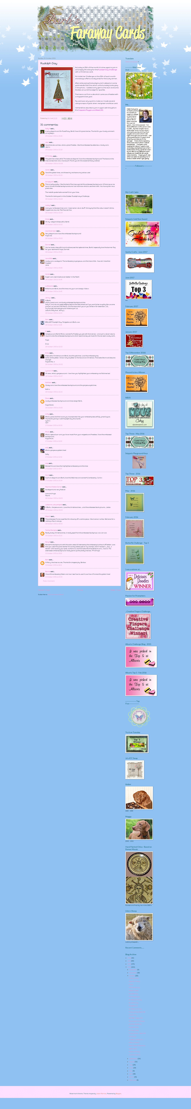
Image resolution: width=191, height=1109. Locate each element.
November (133, 973)
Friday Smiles (134, 978)
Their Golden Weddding (137, 1045)
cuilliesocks (49, 286)
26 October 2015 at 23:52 (54, 408)
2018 (129, 958)
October (132, 976)
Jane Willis (49, 258)
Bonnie (47, 571)
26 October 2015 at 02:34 (53, 213)
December (133, 969)
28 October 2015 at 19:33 (53, 524)
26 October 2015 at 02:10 (53, 175)
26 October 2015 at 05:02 (54, 238)
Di (46, 331)
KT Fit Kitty (49, 156)
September (133, 1058)
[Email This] (63, 118)
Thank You (133, 1015)
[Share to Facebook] (69, 118)
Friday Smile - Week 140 (137, 1033)
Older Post (115, 590)
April (131, 1074)
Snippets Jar (133, 1006)
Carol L (47, 170)
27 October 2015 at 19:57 (53, 469)
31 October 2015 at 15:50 (53, 553)
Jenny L (48, 298)
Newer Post (44, 590)
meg (46, 463)
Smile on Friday (134, 1052)
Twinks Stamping (51, 530)
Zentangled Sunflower (137, 1021)
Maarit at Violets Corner (53, 487)
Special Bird (133, 1049)
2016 (129, 964)
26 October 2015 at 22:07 (53, 376)
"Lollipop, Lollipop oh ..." (137, 1039)
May (131, 1071)
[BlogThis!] (65, 118)
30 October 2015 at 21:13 (53, 535)
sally (47, 447)
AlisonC (47, 516)
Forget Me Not (134, 1027)
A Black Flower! (134, 1042)
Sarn (47, 319)
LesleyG (48, 205)
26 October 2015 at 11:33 (53, 313)
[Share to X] (67, 118)
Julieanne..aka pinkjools (53, 504)
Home (80, 590)
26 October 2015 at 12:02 (53, 347)
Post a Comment (48, 581)
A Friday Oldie (134, 1030)
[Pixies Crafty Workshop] (139, 468)
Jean (47, 142)
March (131, 1077)
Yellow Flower (134, 990)
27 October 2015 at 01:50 (53, 441)
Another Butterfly (135, 1024)
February (133, 1080)
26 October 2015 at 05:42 (53, 252)
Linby (47, 414)
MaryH (47, 542)
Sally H (47, 128)
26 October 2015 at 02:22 (54, 199)
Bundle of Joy (133, 1003)
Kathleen (48, 382)
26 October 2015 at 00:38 (54, 163)
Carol (47, 475)
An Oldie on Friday (135, 1000)
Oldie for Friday (134, 981)
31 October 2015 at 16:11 (53, 565)
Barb (47, 560)
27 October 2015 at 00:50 (53, 425)
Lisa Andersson (50, 231)
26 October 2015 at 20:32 (54, 364)
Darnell (48, 244)
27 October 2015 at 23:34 (53, 480)
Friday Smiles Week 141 (137, 1012)
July (131, 1065)
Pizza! (131, 984)
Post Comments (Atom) (56, 594)
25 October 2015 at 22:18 (53, 150)
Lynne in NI (49, 371)
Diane (47, 398)
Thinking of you (134, 996)
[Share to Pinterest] (71, 118)
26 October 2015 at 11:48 (53, 325)
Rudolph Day (133, 993)
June (131, 1068)
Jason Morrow (101, 1093)
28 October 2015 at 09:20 (54, 510)
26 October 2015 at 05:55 (53, 268)
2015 (129, 967)
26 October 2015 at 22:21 (53, 392)
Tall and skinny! (134, 987)
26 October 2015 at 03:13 (53, 224)
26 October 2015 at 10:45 (53, 279)
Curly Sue (132, 1036)
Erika (47, 353)
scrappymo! (49, 181)
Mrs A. (47, 432)
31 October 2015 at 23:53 (53, 577)
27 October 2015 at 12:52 (53, 457)
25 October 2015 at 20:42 (53, 136)
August (132, 1062)
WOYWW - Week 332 (136, 1018)
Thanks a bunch (134, 1055)
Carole (47, 274)
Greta (47, 219)
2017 (129, 961)
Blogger (118, 1093)
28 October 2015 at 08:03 (54, 498)
